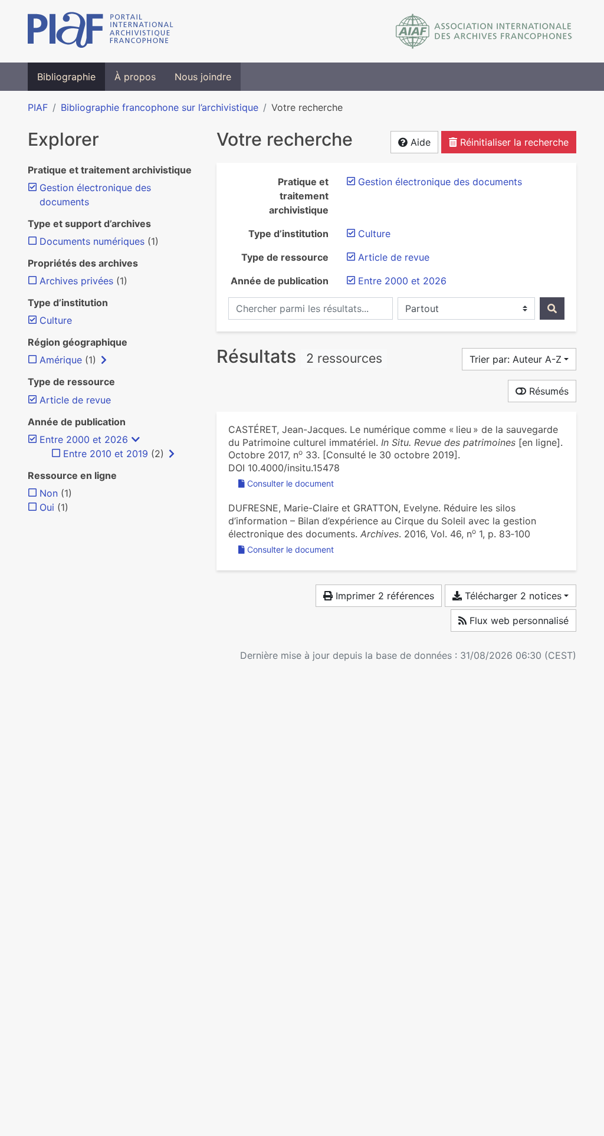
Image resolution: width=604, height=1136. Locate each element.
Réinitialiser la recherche (513, 142)
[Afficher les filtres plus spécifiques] (104, 360)
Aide (419, 142)
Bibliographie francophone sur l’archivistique (159, 107)
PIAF (38, 107)
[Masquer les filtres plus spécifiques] (135, 439)
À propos (135, 77)
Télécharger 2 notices (512, 596)
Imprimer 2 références (383, 596)
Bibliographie (66, 77)
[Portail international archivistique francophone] (100, 31)
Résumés (547, 391)
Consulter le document (290, 483)
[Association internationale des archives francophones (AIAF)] (484, 31)
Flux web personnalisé (518, 620)
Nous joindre (203, 77)
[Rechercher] (552, 308)
